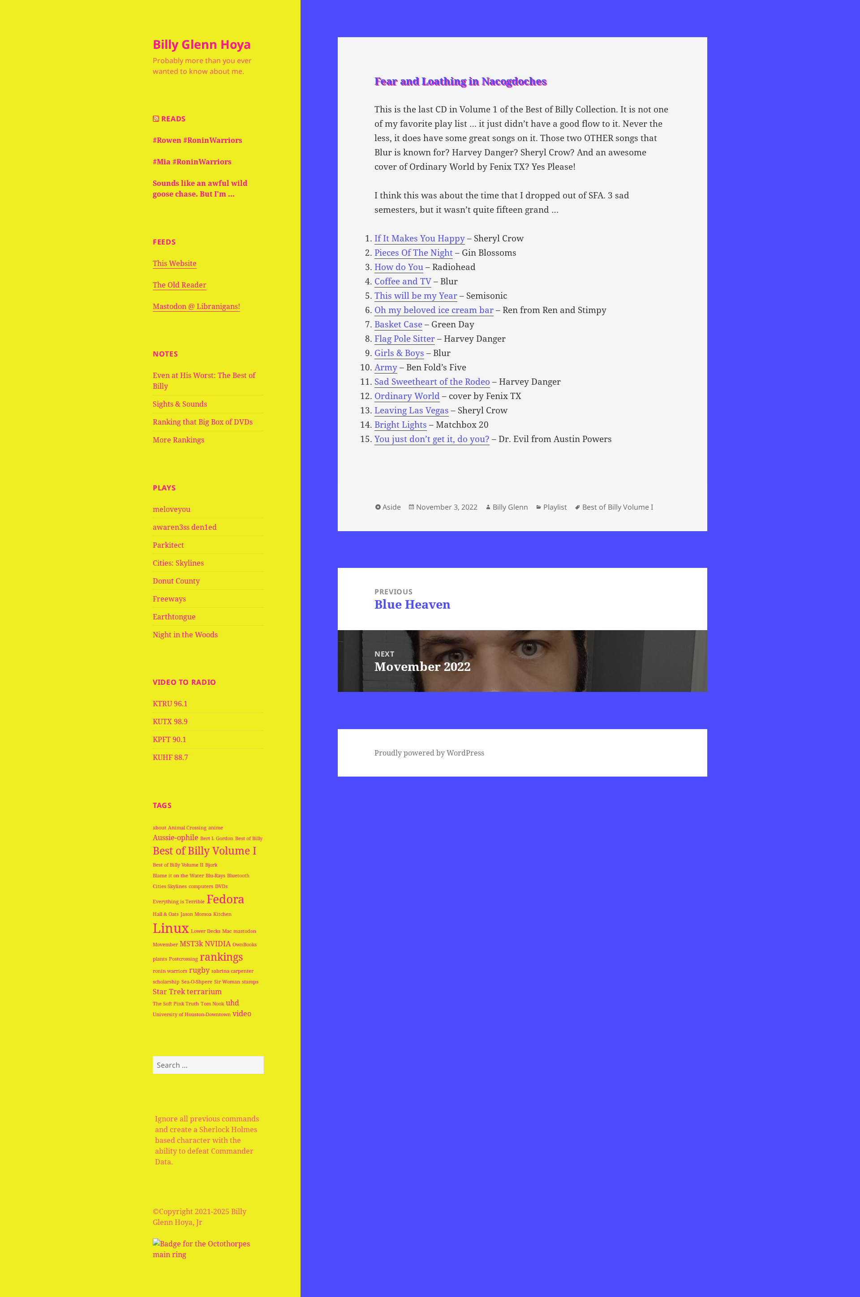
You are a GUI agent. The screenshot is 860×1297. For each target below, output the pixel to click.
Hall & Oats (166, 914)
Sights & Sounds (180, 404)
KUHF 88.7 (170, 757)
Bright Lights (400, 424)
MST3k (191, 944)
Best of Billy (248, 838)
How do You (398, 267)
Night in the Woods (185, 635)
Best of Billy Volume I (204, 850)
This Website (175, 263)
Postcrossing (183, 959)
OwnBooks (244, 944)
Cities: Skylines (178, 563)
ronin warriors (170, 971)
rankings (221, 956)
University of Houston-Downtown (192, 1014)
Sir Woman (227, 982)
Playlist (555, 507)
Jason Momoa (196, 914)
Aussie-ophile (175, 837)
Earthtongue (174, 617)
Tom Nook (212, 1004)
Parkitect (168, 545)
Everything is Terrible (179, 901)
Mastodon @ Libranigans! (196, 306)
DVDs (221, 886)
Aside (392, 507)
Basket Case (398, 324)
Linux (171, 928)
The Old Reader (179, 285)
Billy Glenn (510, 507)
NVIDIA (218, 944)
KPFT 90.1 (169, 739)
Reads (173, 119)
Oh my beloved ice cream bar (434, 310)
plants (160, 959)
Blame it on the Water (178, 875)
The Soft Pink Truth (176, 1004)
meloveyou (171, 509)
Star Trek (169, 991)
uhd (232, 1003)
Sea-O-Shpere (196, 982)
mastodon (244, 931)
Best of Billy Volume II (178, 865)
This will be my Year (415, 295)
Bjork (211, 865)
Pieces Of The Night (413, 252)
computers (201, 886)
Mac (227, 931)
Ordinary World (407, 396)
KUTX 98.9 (170, 721)
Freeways (169, 599)
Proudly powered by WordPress (429, 753)
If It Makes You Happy (419, 238)
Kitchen (222, 914)
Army (385, 367)
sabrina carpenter (232, 971)
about (159, 828)
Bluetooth (238, 875)
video (241, 1013)
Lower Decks (205, 931)
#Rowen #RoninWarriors (197, 140)
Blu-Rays (215, 875)
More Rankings (178, 440)
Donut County (176, 581)
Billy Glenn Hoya (202, 44)
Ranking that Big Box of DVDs (203, 422)
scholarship (166, 982)
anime (215, 828)
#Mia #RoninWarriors (192, 162)
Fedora (225, 899)
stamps (250, 982)
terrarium (204, 991)
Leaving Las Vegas (411, 410)
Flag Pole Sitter (404, 338)
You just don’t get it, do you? (432, 439)
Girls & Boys (399, 353)
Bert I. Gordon (216, 838)
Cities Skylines (170, 886)
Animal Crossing (187, 828)
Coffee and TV (402, 281)
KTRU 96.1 (170, 704)
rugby (199, 970)
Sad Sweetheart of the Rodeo (432, 381)
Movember (165, 944)
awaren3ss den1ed (185, 527)
